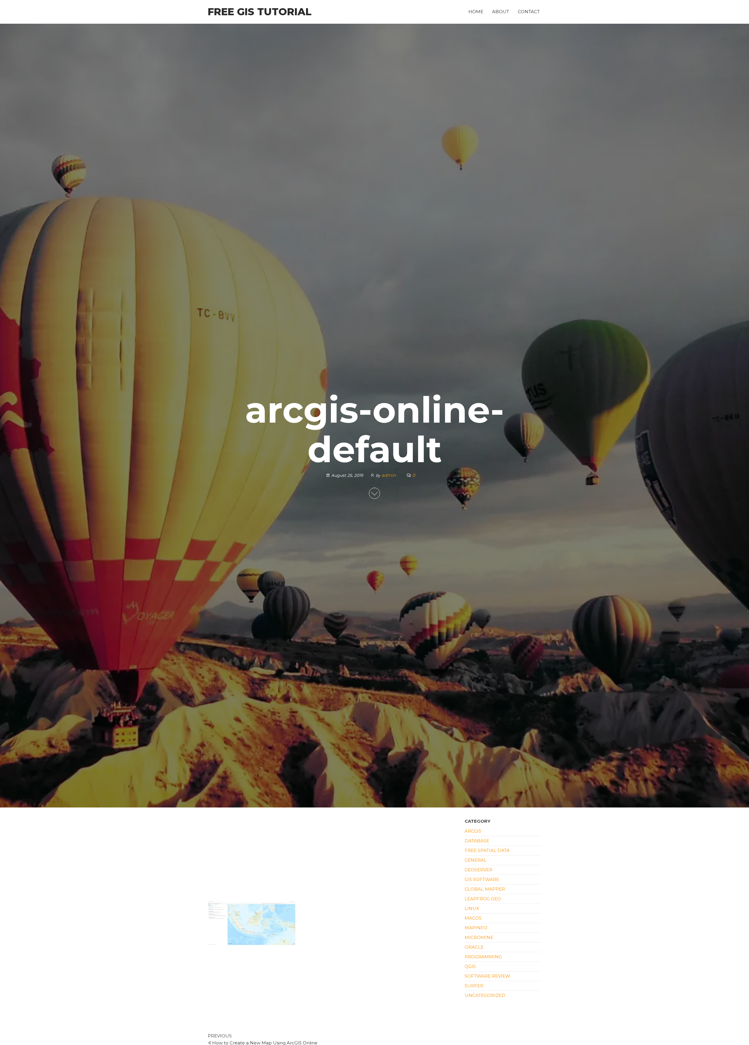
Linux (472, 908)
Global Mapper (485, 889)
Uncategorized (485, 995)
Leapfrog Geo (483, 898)
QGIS (470, 966)
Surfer (474, 985)
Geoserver (478, 869)
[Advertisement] (332, 857)
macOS (473, 918)
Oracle (474, 947)
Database (477, 840)
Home (475, 11)
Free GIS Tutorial (260, 12)
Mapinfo (476, 927)
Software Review (487, 976)
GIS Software (482, 879)
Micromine (479, 937)
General (476, 860)
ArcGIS (473, 831)
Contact (529, 11)
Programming (483, 956)
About (500, 11)
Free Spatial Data (487, 850)
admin (389, 475)
